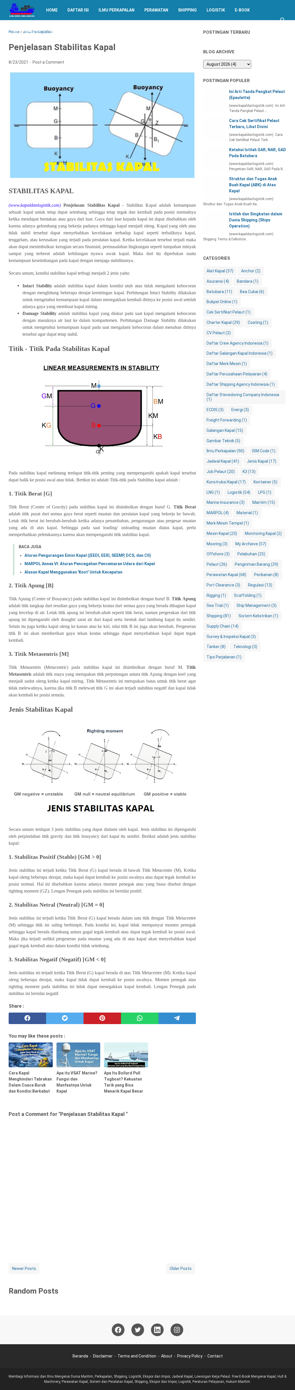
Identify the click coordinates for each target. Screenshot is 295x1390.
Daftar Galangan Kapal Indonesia (240, 353)
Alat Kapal (220, 271)
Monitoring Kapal (263, 533)
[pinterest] (102, 1018)
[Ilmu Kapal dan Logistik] (22, 10)
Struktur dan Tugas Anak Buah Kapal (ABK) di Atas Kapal (253, 184)
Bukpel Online (222, 301)
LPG (264, 492)
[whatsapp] (139, 1018)
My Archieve (26, 30)
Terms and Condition (137, 1356)
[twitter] (65, 1018)
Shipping (187, 10)
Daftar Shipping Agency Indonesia (241, 384)
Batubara (219, 291)
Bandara (247, 281)
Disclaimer (103, 1356)
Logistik (216, 10)
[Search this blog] (282, 20)
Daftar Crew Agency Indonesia (237, 343)
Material (247, 512)
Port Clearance (223, 585)
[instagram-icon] (177, 1329)
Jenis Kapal (261, 461)
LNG (213, 492)
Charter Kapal (223, 322)
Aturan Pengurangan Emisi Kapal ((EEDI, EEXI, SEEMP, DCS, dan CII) (87, 555)
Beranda (80, 1356)
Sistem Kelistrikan (258, 616)
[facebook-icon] (118, 1329)
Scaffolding (248, 595)
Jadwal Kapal (64, 30)
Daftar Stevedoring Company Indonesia (243, 397)
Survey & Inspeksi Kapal (231, 636)
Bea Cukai (252, 291)
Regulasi (260, 585)
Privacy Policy (190, 1356)
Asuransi (218, 281)
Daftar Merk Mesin (227, 363)
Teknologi (245, 646)
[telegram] (177, 1018)
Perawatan (156, 10)
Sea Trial (218, 605)
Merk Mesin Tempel (228, 523)
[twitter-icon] (137, 1329)
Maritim (263, 502)
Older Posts (181, 1268)
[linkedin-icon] (157, 1329)
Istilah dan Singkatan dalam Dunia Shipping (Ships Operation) (255, 220)
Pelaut (217, 564)
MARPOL (218, 512)
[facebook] (27, 1018)
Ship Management (257, 605)
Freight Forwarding (227, 420)
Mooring (217, 544)
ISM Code (263, 451)
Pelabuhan (251, 554)
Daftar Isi (78, 10)
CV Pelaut (219, 333)
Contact (215, 1356)
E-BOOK (242, 10)
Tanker (216, 646)
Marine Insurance (226, 502)
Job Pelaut (221, 471)
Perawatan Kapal (226, 574)
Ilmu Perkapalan (117, 10)
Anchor (250, 271)
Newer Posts (24, 1268)
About (166, 1356)
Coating (258, 322)
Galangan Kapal (225, 430)
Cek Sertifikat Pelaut (229, 312)
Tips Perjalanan (224, 657)
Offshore (218, 554)
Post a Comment (48, 62)
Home (52, 10)
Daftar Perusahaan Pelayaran (237, 374)
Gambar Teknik (223, 440)
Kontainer (265, 482)
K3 (249, 471)
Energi (240, 409)
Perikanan (266, 574)
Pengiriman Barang (256, 564)
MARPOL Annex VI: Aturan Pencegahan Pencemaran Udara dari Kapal (89, 563)
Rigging (216, 595)
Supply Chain (223, 626)
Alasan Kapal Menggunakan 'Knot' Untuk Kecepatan (73, 572)
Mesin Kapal (222, 533)
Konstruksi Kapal (226, 482)
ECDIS (215, 409)
